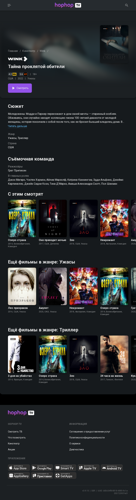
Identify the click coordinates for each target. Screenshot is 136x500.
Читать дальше (17, 126)
